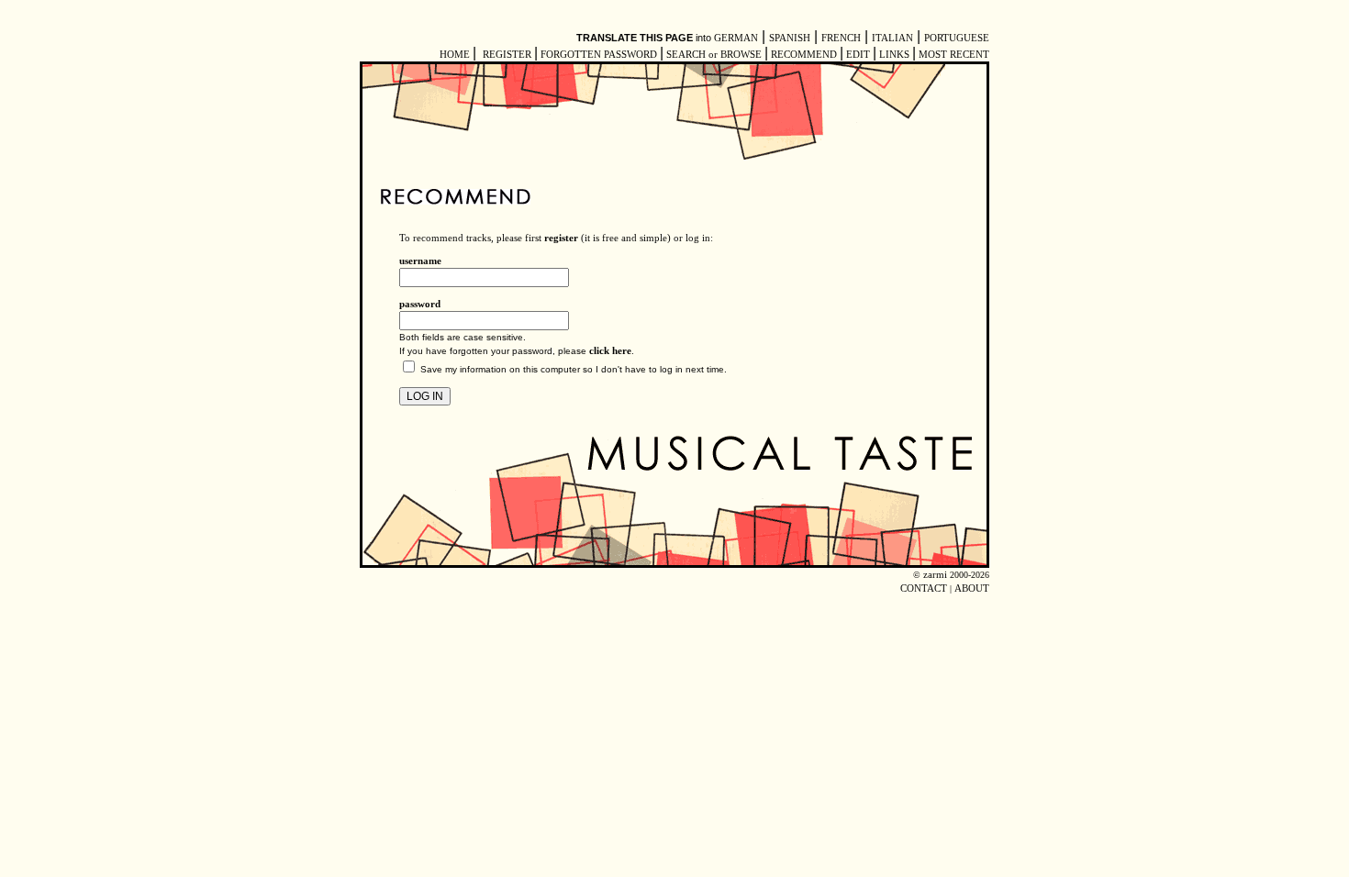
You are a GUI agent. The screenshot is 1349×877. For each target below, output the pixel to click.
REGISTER (507, 55)
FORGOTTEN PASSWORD (599, 55)
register (561, 238)
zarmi (935, 575)
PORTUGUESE (956, 38)
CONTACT (923, 588)
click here (610, 351)
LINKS (894, 55)
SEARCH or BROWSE (713, 55)
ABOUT (971, 588)
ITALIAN (892, 38)
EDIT (858, 55)
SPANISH (789, 38)
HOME (455, 55)
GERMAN (736, 38)
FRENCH (841, 38)
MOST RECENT (952, 55)
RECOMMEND (804, 55)
